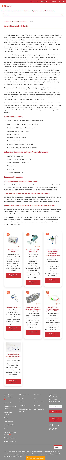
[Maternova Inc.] (7, 6)
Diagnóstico (22, 405)
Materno (21, 398)
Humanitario (37, 405)
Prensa (6, 418)
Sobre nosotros (8, 403)
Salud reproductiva (24, 395)
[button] (15, 11)
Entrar (63, 1)
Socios (6, 428)
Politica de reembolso (10, 438)
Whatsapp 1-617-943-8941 (49, 1)
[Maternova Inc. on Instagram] (55, 425)
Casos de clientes (39, 409)
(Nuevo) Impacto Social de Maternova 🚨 (10, 397)
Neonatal (21, 402)
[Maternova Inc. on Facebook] (53, 425)
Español (32, 1)
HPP (35, 398)
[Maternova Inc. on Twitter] (53, 429)
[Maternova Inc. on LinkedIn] (58, 425)
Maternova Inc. (13, 451)
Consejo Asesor (8, 421)
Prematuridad (37, 395)
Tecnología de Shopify (15, 456)
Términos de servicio (10, 441)
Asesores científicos (10, 425)
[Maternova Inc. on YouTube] (55, 429)
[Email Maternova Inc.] (50, 425)
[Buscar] (62, 15)
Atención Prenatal (39, 402)
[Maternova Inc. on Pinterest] (50, 429)
